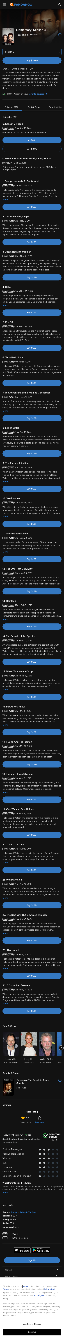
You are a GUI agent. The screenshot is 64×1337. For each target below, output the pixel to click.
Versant (26, 1286)
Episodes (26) (11, 107)
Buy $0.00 (32, 149)
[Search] (60, 5)
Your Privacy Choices (32, 1324)
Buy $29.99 (32, 60)
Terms (6, 1289)
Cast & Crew (33, 107)
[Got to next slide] (61, 1047)
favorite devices (36, 94)
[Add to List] (60, 34)
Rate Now (39, 1122)
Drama (14, 1212)
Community (25, 1122)
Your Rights (39, 1295)
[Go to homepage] (21, 5)
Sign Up (32, 1260)
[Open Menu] (4, 4)
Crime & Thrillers (28, 1212)
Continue (32, 1332)
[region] (32, 1307)
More (5, 199)
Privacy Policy (50, 1289)
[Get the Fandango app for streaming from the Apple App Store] (22, 1250)
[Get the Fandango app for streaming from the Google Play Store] (41, 1250)
